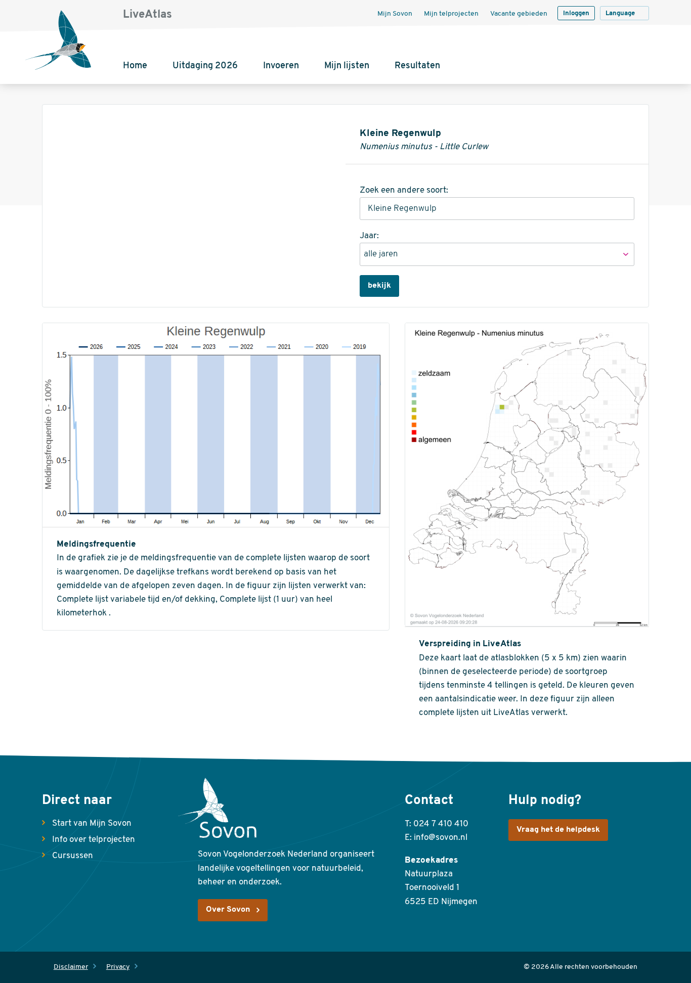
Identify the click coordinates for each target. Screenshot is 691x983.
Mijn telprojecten (451, 14)
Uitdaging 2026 (205, 66)
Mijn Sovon (394, 14)
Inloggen (576, 13)
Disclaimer (71, 967)
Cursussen (72, 856)
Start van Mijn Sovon (92, 823)
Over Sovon (228, 910)
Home (135, 66)
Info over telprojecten (93, 839)
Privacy (117, 967)
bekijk (379, 286)
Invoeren (281, 66)
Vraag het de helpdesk (558, 830)
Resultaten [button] (417, 66)
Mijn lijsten (346, 66)
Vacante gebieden (518, 14)
